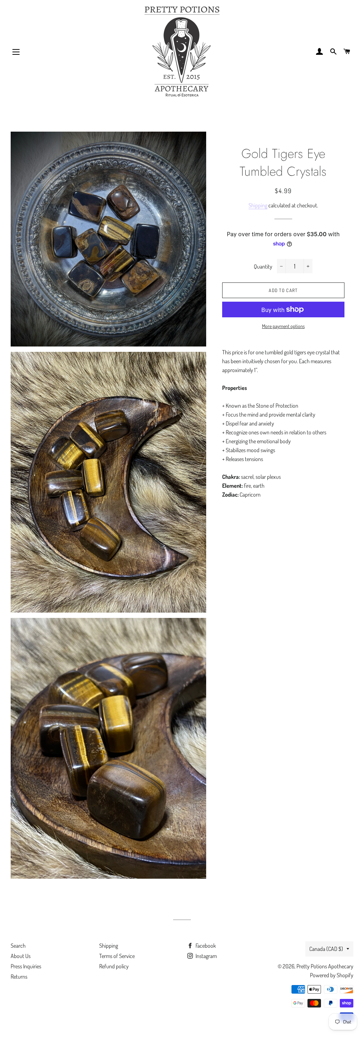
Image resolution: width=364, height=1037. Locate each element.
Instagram (205, 955)
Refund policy (114, 966)
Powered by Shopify (331, 975)
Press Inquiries (26, 966)
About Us (21, 955)
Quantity (263, 266)
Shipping (257, 205)
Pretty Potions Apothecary (324, 966)
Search (18, 945)
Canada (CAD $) (326, 948)
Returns (19, 976)
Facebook (205, 945)
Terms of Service (117, 955)
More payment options (283, 326)
